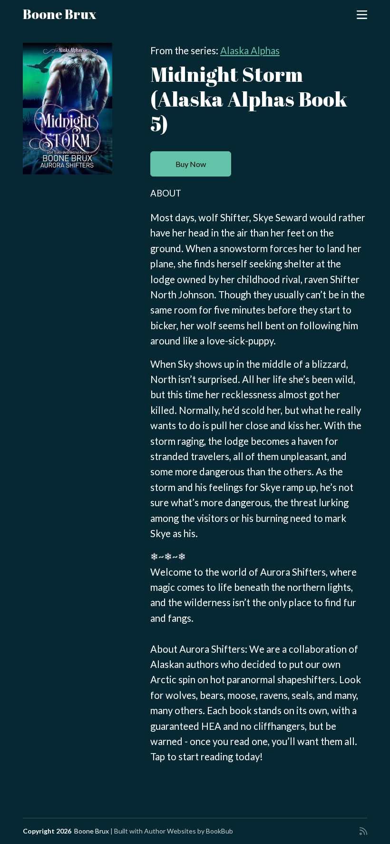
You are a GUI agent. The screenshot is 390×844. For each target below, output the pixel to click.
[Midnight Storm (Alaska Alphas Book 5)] (67, 109)
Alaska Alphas (250, 50)
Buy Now (191, 163)
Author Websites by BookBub (188, 831)
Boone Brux (60, 14)
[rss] (363, 831)
